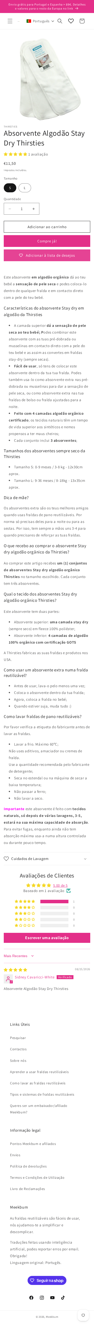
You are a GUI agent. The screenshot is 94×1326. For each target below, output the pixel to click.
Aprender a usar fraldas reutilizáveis (39, 1072)
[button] (10, 21)
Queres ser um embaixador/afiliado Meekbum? (38, 1108)
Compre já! (47, 241)
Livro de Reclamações (27, 1189)
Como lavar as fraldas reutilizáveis (38, 1083)
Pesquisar (18, 1038)
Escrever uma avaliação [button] (47, 937)
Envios (15, 1155)
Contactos (18, 1049)
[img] (15, 969)
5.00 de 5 (60, 885)
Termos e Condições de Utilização (37, 1177)
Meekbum (52, 1316)
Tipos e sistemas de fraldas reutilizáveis (42, 1094)
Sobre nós (18, 1060)
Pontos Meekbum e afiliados (33, 1143)
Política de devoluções (28, 1166)
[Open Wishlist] (70, 21)
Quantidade (12, 199)
